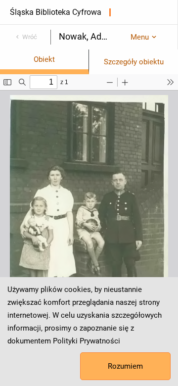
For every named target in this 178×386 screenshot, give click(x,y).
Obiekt (44, 59)
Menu (140, 37)
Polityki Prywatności (86, 341)
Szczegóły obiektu (134, 61)
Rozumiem (125, 366)
